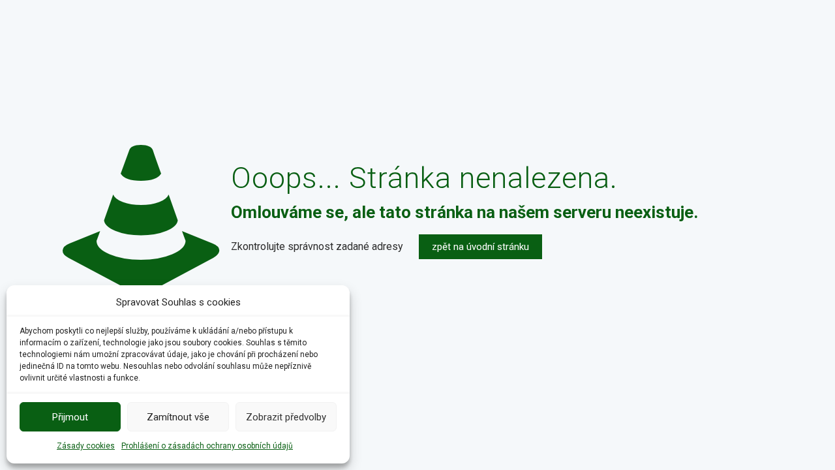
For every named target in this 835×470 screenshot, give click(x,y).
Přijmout (70, 417)
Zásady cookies (86, 445)
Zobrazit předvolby (286, 417)
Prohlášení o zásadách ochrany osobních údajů (207, 445)
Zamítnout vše (178, 417)
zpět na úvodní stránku (480, 247)
